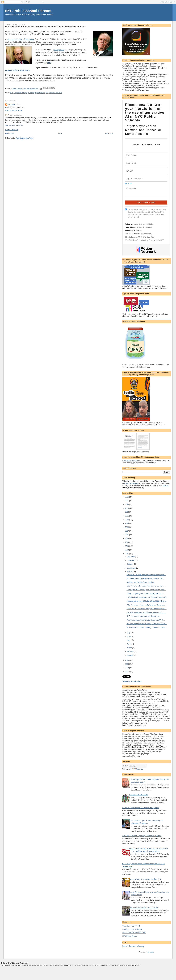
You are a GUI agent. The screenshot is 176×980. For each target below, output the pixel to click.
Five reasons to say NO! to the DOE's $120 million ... (146, 601)
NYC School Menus (129, 936)
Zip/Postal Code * (134, 177)
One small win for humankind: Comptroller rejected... (146, 575)
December (131, 557)
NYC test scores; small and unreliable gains (143, 616)
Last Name (131, 161)
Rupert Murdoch (40, 93)
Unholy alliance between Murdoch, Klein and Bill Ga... (147, 624)
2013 (127, 546)
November (131, 560)
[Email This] (44, 88)
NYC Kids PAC (148, 237)
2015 (127, 538)
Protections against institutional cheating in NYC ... (146, 620)
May (129, 640)
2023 (127, 508)
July (129, 633)
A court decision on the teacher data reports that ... (146, 578)
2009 (127, 664)
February (130, 651)
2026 (127, 497)
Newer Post (9, 133)
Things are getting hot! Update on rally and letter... (145, 594)
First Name (131, 153)
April (129, 644)
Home (59, 133)
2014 (127, 542)
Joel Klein (31, 93)
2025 (127, 501)
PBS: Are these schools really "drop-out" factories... (146, 605)
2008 (127, 668)
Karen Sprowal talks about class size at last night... (146, 586)
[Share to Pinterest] (54, 88)
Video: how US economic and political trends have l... (146, 609)
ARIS (11, 93)
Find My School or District (132, 929)
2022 (127, 512)
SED (47, 93)
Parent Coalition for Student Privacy (138, 234)
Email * (129, 169)
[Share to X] (49, 88)
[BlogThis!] (46, 88)
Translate (139, 769)
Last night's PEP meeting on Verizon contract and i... (146, 590)
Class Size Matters (144, 227)
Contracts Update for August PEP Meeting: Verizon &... (147, 597)
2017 (127, 531)
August (130, 572)
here (49, 63)
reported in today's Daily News (21, 39)
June (129, 636)
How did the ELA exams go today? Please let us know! (140, 836)
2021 (127, 516)
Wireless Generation (55, 93)
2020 (127, 520)
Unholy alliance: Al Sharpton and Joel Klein (145, 879)
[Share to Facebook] (51, 88)
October (130, 564)
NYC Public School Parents (28, 11)
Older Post (109, 133)
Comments (131, 187)
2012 (127, 550)
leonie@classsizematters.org (133, 946)
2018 (127, 527)
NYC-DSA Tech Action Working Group (139, 240)
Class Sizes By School (131, 926)
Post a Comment (11, 130)
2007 (127, 672)
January (130, 655)
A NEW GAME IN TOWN (138, 795)
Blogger (150, 952)
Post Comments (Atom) (24, 138)
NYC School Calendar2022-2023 (134, 933)
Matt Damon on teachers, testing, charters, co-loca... (146, 627)
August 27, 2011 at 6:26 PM (13, 110)
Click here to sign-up (130, 461)
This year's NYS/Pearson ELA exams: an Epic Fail (140, 808)
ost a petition (58, 50)
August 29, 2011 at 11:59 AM (14, 125)
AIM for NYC (159, 240)
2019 (127, 523)
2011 (127, 554)
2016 (127, 535)
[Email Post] (41, 88)
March (129, 648)
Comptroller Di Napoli (20, 93)
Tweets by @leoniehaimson (132, 681)
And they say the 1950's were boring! (140, 582)
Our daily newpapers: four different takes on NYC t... (146, 612)
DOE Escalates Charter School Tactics (143, 907)
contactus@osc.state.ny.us (17, 70)
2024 (127, 505)
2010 (127, 660)
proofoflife (11, 104)
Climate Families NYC (133, 237)
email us (165, 486)
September (131, 568)
